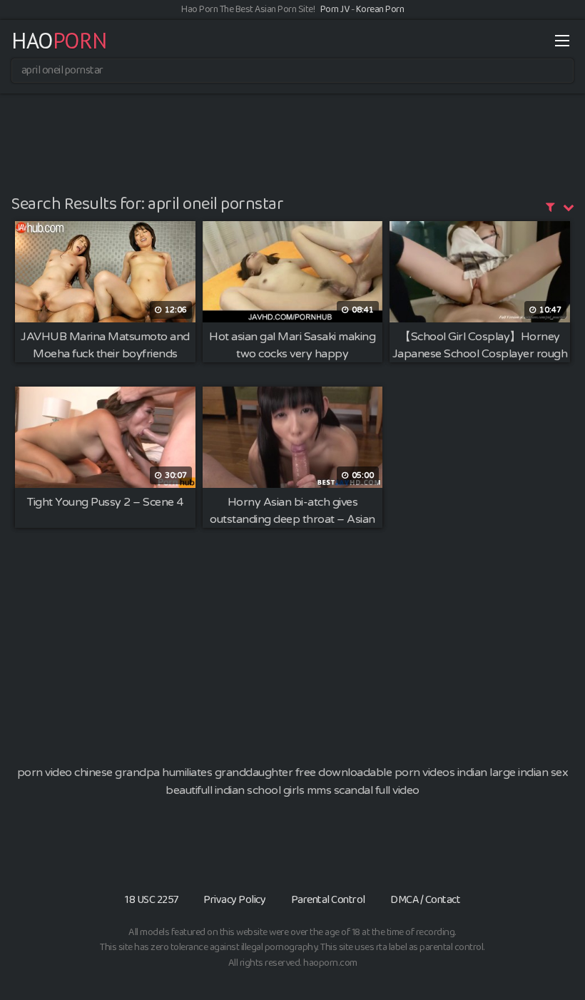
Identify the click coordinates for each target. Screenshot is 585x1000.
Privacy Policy (234, 900)
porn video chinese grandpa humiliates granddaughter (155, 772)
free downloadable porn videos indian (391, 772)
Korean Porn (380, 9)
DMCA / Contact (425, 900)
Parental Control (328, 900)
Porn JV (335, 9)
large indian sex (528, 772)
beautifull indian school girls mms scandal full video (292, 790)
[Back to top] (545, 954)
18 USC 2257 (151, 900)
